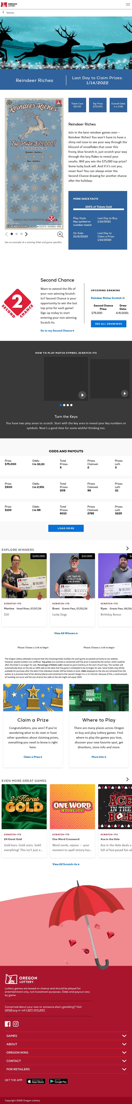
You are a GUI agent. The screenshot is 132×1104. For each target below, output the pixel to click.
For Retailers (18, 1069)
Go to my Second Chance (56, 330)
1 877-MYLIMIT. (35, 1010)
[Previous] (6, 234)
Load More (66, 528)
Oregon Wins (17, 1052)
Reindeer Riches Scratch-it (108, 298)
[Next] (25, 234)
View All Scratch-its (64, 864)
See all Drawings (108, 323)
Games (10, 12)
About (11, 1044)
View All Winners (64, 633)
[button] (12, 234)
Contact (13, 1061)
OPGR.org (11, 1010)
